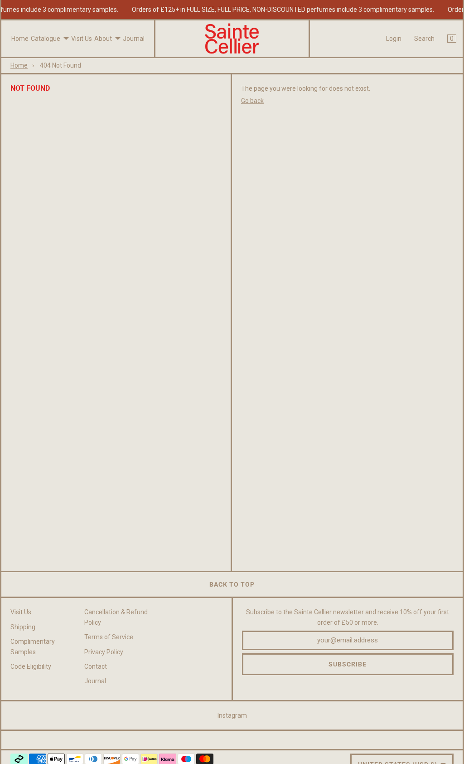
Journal (134, 38)
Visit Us (81, 38)
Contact (95, 666)
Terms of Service (108, 637)
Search (424, 38)
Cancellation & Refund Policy (116, 617)
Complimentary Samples (32, 646)
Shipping (22, 627)
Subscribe (348, 664)
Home (20, 38)
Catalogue (45, 38)
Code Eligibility (30, 666)
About (103, 38)
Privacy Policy (103, 652)
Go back (252, 100)
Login (393, 38)
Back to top (232, 584)
